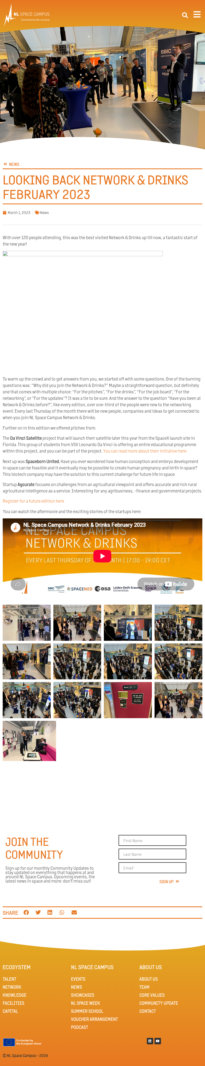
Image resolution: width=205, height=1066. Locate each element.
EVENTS (78, 979)
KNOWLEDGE (14, 995)
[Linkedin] (150, 1041)
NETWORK (12, 987)
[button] (185, 15)
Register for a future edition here (33, 501)
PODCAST (79, 1027)
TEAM (144, 987)
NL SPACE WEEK (85, 1003)
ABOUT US (148, 979)
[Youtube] (158, 1041)
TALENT (9, 979)
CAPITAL (10, 1011)
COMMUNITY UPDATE (158, 1003)
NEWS (76, 987)
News (44, 212)
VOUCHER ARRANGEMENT (94, 1019)
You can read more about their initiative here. (145, 451)
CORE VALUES (152, 995)
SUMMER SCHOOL (87, 1011)
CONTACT (147, 1011)
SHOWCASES (82, 995)
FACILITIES (13, 1003)
